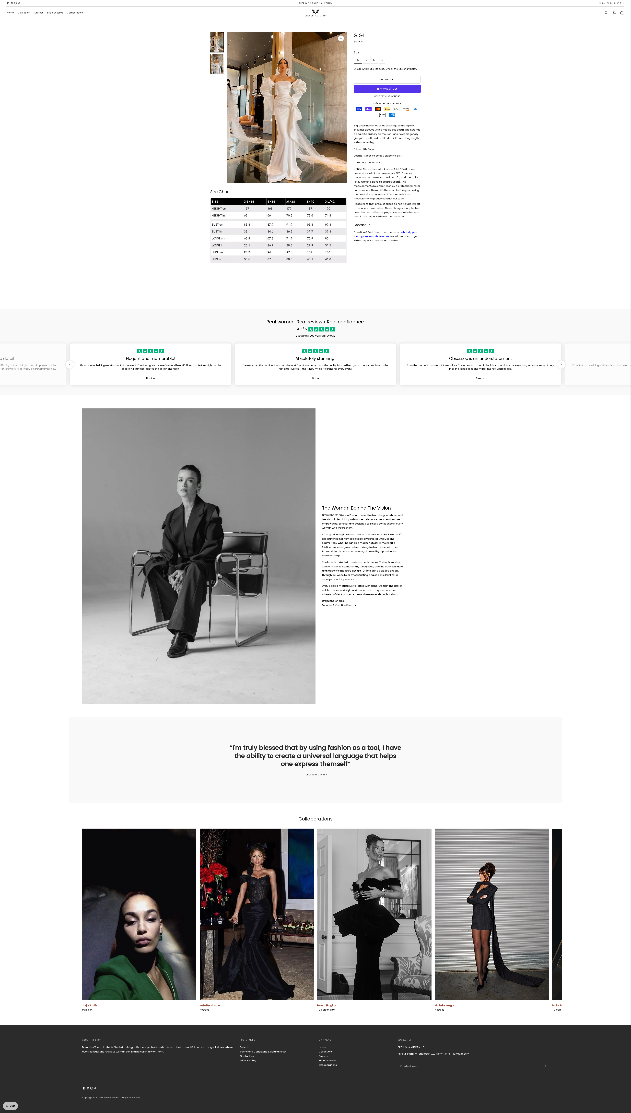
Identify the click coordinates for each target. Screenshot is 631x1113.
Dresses (39, 12)
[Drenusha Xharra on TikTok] (19, 3)
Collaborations (75, 12)
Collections (24, 12)
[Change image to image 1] (216, 42)
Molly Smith (559, 1005)
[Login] (614, 12)
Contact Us (362, 225)
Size (356, 52)
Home (10, 12)
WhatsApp (407, 232)
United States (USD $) (610, 3)
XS (357, 59)
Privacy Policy (248, 1060)
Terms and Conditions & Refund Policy (263, 1051)
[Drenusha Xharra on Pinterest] (12, 3)
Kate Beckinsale (210, 1005)
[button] (70, 364)
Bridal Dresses (55, 12)
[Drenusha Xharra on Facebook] (8, 3)
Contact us (247, 1056)
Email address (408, 1062)
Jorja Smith (89, 1005)
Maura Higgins (326, 1005)
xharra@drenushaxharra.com (371, 236)
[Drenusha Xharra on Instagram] (15, 3)
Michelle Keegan (445, 1005)
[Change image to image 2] (216, 64)
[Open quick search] (606, 12)
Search (244, 1047)
